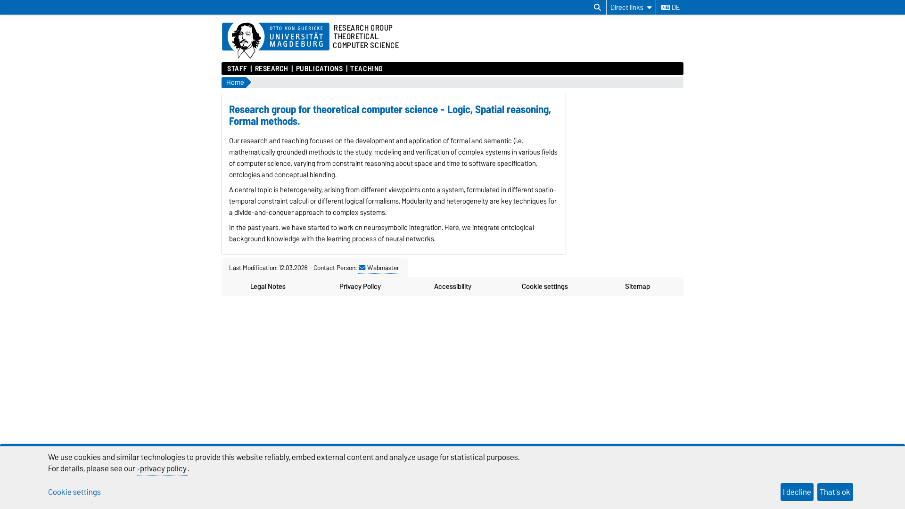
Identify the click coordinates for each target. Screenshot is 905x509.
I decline (797, 492)
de (675, 7)
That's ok (835, 492)
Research (271, 68)
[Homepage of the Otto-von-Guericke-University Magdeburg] (276, 41)
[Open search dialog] (597, 7)
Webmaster (383, 267)
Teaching (366, 68)
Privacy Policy (360, 286)
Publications (319, 68)
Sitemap (637, 286)
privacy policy (163, 468)
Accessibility (452, 286)
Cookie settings (545, 286)
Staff (237, 68)
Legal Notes (268, 286)
